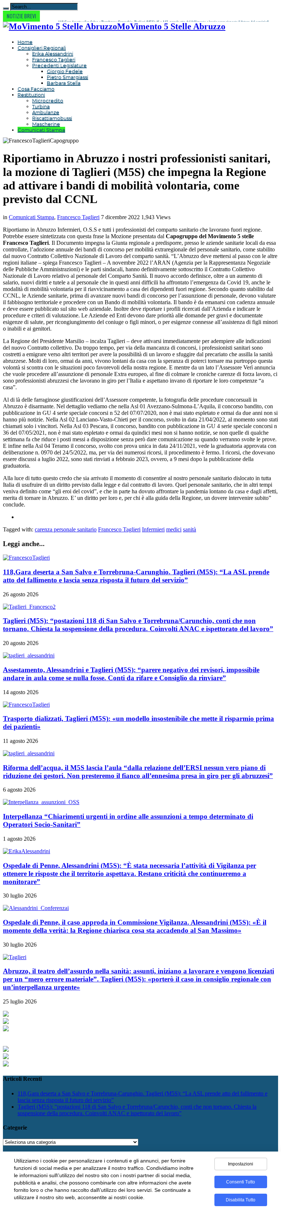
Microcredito (47, 100)
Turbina (41, 106)
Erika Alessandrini (52, 53)
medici (173, 529)
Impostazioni (240, 1164)
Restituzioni (31, 94)
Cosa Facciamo (36, 89)
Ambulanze (45, 112)
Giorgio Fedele (65, 71)
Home (25, 42)
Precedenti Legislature (59, 65)
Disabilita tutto (240, 1199)
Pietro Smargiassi (67, 77)
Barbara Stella (63, 83)
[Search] (6, 8)
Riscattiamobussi (52, 118)
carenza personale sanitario (66, 529)
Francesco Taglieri (53, 59)
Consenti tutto (240, 1182)
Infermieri (153, 529)
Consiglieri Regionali (42, 48)
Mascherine (46, 124)
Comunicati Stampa (41, 130)
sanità (189, 529)
